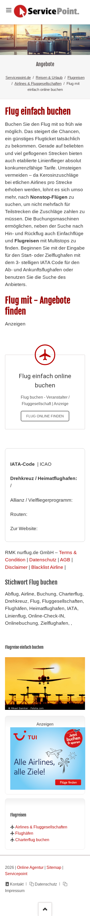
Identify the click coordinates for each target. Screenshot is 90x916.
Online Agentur (30, 867)
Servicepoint (16, 873)
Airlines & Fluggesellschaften (38, 83)
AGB (65, 559)
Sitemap (53, 867)
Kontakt (17, 884)
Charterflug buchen (32, 839)
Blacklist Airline (47, 567)
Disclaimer (16, 567)
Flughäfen (24, 833)
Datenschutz (42, 559)
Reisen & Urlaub (49, 77)
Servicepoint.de (18, 77)
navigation (8, 10)
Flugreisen (76, 77)
